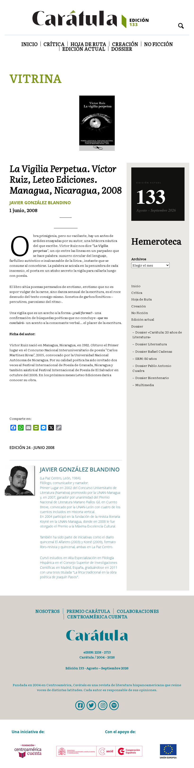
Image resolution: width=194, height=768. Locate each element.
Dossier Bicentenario (152, 377)
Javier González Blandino (40, 202)
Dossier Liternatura (151, 344)
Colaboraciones (138, 611)
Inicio (29, 44)
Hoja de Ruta (88, 44)
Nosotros (47, 611)
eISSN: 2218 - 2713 (97, 652)
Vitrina (35, 77)
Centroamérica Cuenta (97, 616)
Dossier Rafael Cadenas (153, 351)
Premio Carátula (88, 611)
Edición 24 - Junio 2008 (31, 447)
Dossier (121, 48)
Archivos (138, 258)
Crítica (54, 44)
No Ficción (158, 44)
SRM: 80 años (146, 358)
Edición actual (83, 48)
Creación (125, 44)
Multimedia (144, 384)
